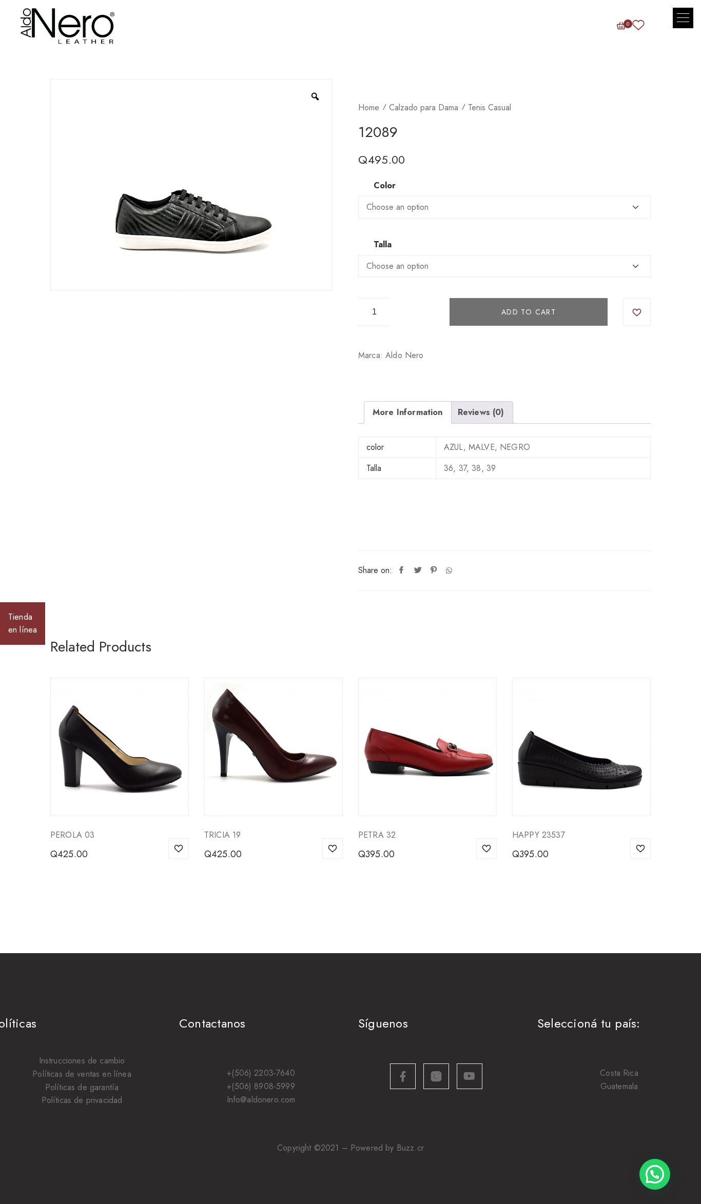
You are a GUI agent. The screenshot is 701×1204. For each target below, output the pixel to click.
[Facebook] (401, 570)
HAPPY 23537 (538, 835)
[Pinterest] (433, 570)
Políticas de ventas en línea (81, 1074)
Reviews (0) (481, 412)
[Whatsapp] (449, 570)
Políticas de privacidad (82, 1100)
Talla (383, 245)
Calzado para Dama (423, 107)
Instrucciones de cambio (82, 1061)
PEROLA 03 (72, 835)
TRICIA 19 (222, 835)
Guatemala (619, 1086)
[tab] (408, 412)
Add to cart (528, 312)
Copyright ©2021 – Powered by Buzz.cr (350, 1148)
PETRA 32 (377, 835)
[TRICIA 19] (273, 747)
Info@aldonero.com (261, 1100)
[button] (683, 18)
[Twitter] (417, 570)
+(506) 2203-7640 (261, 1073)
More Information (408, 412)
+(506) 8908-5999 (261, 1086)
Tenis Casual (489, 107)
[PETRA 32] (427, 747)
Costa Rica (619, 1073)
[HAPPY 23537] (581, 747)
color (385, 186)
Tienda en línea (22, 623)
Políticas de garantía (82, 1087)
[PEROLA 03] (119, 747)
